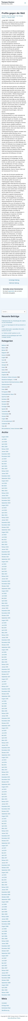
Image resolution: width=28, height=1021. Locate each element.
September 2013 (6, 784)
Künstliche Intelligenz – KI (8, 379)
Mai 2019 (4, 627)
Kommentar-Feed (6, 1008)
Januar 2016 (5, 716)
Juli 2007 (4, 958)
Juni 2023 (4, 510)
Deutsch (4, 355)
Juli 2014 (4, 760)
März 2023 (4, 515)
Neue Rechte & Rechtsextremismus (11, 382)
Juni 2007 (4, 960)
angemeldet (11, 291)
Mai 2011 (4, 853)
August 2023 (5, 505)
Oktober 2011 (5, 840)
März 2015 (4, 740)
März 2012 (4, 828)
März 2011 (4, 857)
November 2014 (6, 750)
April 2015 (4, 738)
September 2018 (6, 647)
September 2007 (6, 953)
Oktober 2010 (5, 867)
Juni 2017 (4, 684)
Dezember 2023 (6, 498)
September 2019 (6, 618)
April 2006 (4, 987)
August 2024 (5, 480)
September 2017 (6, 676)
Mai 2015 (4, 735)
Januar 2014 (5, 774)
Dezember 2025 (6, 454)
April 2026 (4, 444)
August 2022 (5, 532)
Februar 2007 (5, 970)
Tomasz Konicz (7, 2)
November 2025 (6, 456)
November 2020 (6, 583)
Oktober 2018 (5, 645)
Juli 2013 (4, 789)
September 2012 (6, 813)
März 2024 (4, 490)
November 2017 (6, 671)
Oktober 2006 (5, 980)
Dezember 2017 (6, 669)
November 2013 (6, 779)
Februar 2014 (5, 772)
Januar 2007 (5, 973)
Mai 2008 (4, 933)
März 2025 (4, 468)
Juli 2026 (4, 439)
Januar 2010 (5, 889)
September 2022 (6, 529)
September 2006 (6, 982)
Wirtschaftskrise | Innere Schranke (10, 428)
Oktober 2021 (5, 556)
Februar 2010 (5, 887)
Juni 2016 (4, 703)
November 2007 (6, 948)
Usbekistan (4, 423)
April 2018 (4, 659)
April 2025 (4, 466)
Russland (4, 401)
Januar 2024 (5, 495)
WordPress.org (5, 1010)
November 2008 (6, 924)
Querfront (4, 396)
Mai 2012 (4, 823)
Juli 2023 (4, 507)
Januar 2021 (5, 578)
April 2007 (4, 965)
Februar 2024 (5, 493)
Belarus (3, 347)
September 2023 (6, 503)
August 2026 (5, 436)
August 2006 (5, 985)
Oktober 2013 (5, 782)
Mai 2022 (4, 539)
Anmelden (4, 1003)
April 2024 (4, 488)
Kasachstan (5, 372)
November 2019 (6, 613)
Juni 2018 (4, 654)
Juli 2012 (4, 818)
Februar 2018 (5, 664)
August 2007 (5, 955)
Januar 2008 (5, 943)
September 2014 (6, 755)
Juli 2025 (4, 458)
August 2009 (5, 902)
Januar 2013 (5, 804)
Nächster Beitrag (14, 283)
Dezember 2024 (6, 476)
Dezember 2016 (6, 689)
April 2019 (4, 630)
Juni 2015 (4, 733)
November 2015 (6, 720)
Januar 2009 (5, 919)
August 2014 (5, 757)
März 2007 (4, 968)
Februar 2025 (5, 471)
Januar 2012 (5, 833)
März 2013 (4, 799)
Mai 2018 (4, 657)
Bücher (3, 350)
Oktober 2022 (5, 527)
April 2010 (4, 882)
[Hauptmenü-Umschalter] (25, 2)
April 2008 (4, 936)
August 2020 (5, 591)
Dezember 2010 (6, 865)
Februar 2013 (5, 801)
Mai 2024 (4, 485)
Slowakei (4, 404)
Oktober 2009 (5, 897)
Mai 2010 (4, 880)
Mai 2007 (4, 963)
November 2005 (6, 995)
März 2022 (4, 544)
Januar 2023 (5, 520)
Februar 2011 (5, 860)
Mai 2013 (4, 794)
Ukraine (4, 416)
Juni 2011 (4, 850)
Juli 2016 (4, 701)
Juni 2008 (4, 931)
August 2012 (5, 816)
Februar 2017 (5, 686)
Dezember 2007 (6, 946)
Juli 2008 (4, 928)
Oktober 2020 (5, 586)
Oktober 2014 (5, 752)
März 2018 (4, 662)
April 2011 (4, 855)
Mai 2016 (4, 706)
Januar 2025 (5, 473)
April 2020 (4, 600)
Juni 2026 (4, 441)
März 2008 (4, 938)
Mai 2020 (4, 598)
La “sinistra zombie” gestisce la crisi (11, 333)
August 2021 (5, 561)
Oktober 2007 (5, 951)
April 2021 (4, 571)
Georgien (4, 365)
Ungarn (3, 418)
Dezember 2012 (6, 806)
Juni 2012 (4, 821)
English (3, 357)
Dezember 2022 (6, 522)
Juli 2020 (4, 593)
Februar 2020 (5, 605)
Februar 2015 (5, 742)
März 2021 (4, 574)
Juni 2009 (4, 906)
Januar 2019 (5, 637)
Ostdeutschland (6, 384)
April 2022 (4, 542)
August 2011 (5, 845)
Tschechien (4, 411)
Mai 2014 (4, 764)
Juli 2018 (4, 652)
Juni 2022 (4, 537)
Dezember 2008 (6, 921)
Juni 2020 (4, 596)
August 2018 (5, 649)
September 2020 (6, 588)
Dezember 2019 (6, 610)
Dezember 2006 (6, 975)
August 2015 (5, 728)
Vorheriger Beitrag (14, 280)
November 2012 (6, 809)
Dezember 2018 (6, 640)
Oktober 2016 (5, 693)
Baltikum (4, 345)
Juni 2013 (4, 791)
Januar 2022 (5, 549)
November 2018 (6, 642)
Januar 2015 (5, 745)
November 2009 (6, 894)
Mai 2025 (4, 463)
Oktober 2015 (5, 723)
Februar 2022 (5, 547)
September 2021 (6, 559)
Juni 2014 (4, 762)
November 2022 (6, 525)
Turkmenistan (5, 414)
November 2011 (6, 838)
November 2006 (6, 977)
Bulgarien (4, 352)
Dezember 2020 (6, 581)
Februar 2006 (5, 992)
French (3, 362)
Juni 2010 (4, 877)
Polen (3, 389)
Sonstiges (4, 406)
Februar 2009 (5, 916)
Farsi (3, 360)
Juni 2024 (4, 483)
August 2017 (5, 679)
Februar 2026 (5, 449)
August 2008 (5, 926)
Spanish (4, 409)
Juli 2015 (4, 730)
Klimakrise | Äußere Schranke (9, 377)
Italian (3, 369)
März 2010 (4, 884)
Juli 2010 (4, 875)
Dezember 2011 (6, 835)
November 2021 (6, 554)
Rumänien (4, 399)
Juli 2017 (4, 681)
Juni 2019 (4, 625)
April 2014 (4, 767)
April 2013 (4, 796)
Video (3, 426)
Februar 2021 (5, 576)
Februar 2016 (5, 713)
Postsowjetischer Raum (8, 394)
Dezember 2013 (6, 777)
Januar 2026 (5, 451)
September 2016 (6, 696)
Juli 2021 (4, 564)
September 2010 (6, 870)
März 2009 (4, 914)
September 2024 (6, 478)
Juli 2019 (4, 622)
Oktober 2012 (5, 811)
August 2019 (5, 620)
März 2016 (4, 711)
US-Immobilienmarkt (7, 421)
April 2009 (4, 911)
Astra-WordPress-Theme (14, 1018)
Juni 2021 (4, 566)
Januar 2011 (5, 862)
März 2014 (4, 769)
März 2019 (4, 632)
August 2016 (5, 698)
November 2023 (6, 500)
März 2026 (4, 446)
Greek (3, 367)
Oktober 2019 (5, 615)
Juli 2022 (4, 534)
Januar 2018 (5, 667)
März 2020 (4, 603)
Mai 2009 (4, 909)
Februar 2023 (5, 517)
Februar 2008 (5, 941)
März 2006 (4, 990)
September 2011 (6, 843)
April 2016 (4, 708)
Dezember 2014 (6, 747)
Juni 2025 (4, 461)
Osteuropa (4, 387)
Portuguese (5, 391)
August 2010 (5, 872)
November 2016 (6, 691)
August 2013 (5, 786)
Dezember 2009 (6, 892)
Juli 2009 (4, 904)
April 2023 (4, 512)
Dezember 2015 (6, 718)
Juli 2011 (4, 848)
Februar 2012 (5, 831)
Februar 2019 (5, 635)
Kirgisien (4, 374)
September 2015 (6, 725)
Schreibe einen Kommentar (8, 16)
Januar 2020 (5, 608)
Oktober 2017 (5, 674)
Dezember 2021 (6, 551)
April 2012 (4, 826)
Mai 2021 (4, 569)
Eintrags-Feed (5, 1005)
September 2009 (6, 899)
